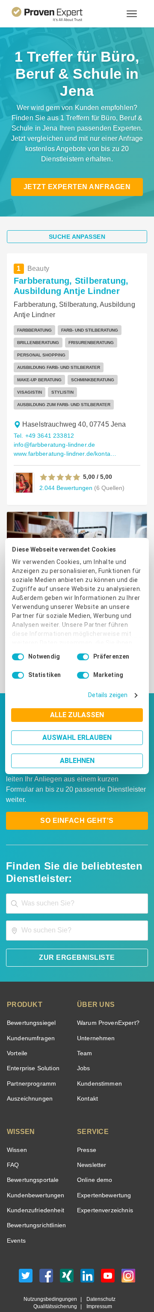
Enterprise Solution (31, 1041)
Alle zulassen (77, 715)
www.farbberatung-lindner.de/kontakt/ (65, 437)
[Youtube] (108, 1250)
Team (84, 1026)
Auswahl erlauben (77, 737)
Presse (86, 1123)
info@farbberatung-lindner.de (52, 428)
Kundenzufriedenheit (34, 1183)
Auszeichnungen (28, 1071)
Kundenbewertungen (34, 1168)
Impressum (98, 1279)
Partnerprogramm (30, 1056)
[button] (60, 460)
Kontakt (87, 1071)
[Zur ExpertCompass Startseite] (57, 14)
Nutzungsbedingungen (53, 1272)
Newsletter (91, 1138)
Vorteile (17, 1026)
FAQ (12, 1138)
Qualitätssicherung (57, 1279)
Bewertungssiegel (30, 995)
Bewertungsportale (32, 1153)
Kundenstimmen (98, 1056)
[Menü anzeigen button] (132, 13)
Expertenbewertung (102, 1168)
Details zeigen (109, 695)
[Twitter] (26, 1250)
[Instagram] (128, 1250)
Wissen (16, 1123)
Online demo (93, 1153)
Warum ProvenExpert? (106, 995)
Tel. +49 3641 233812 (42, 419)
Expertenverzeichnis (103, 1183)
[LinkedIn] (87, 1250)
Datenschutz (99, 1272)
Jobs (82, 1041)
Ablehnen (77, 761)
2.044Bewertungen (64, 470)
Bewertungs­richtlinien (36, 1198)
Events (16, 1213)
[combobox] (77, 876)
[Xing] (67, 1250)
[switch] (83, 656)
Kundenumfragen (29, 1011)
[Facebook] (46, 1250)
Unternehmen (95, 1011)
